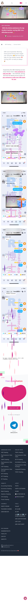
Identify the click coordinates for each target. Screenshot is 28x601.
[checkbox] (21, 3)
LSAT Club (17, 521)
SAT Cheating (4, 473)
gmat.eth (3, 539)
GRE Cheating (8, 44)
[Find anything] (12, 3)
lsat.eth (3, 536)
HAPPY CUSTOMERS (20, 488)
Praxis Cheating (5, 499)
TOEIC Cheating (19, 472)
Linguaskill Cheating (20, 469)
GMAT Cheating (5, 459)
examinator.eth (5, 531)
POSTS (16, 486)
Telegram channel (6, 509)
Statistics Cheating (6, 494)
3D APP (17, 511)
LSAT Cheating (4, 466)
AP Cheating (4, 479)
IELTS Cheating (19, 459)
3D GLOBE (17, 509)
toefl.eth (4, 533)
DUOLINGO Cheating (20, 462)
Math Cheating (5, 491)
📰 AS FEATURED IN (20, 494)
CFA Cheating (4, 496)
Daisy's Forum (5, 506)
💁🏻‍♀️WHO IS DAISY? (19, 496)
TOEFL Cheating (19, 452)
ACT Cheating (4, 476)
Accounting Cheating (6, 486)
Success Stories (17, 44)
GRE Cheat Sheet (19, 524)
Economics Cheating (6, 488)
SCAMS (17, 491)
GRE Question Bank (20, 519)
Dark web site (5, 511)
